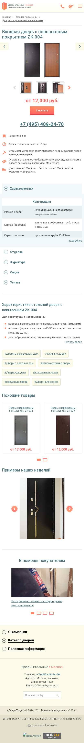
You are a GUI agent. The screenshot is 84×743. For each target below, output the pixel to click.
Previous (14, 508)
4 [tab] (51, 613)
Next (69, 508)
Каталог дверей (21, 640)
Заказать (42, 110)
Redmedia (51, 725)
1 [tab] (39, 460)
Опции (14, 272)
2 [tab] (45, 460)
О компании (17, 632)
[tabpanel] (21, 428)
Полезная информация (26, 649)
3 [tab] (45, 613)
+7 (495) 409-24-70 (42, 124)
